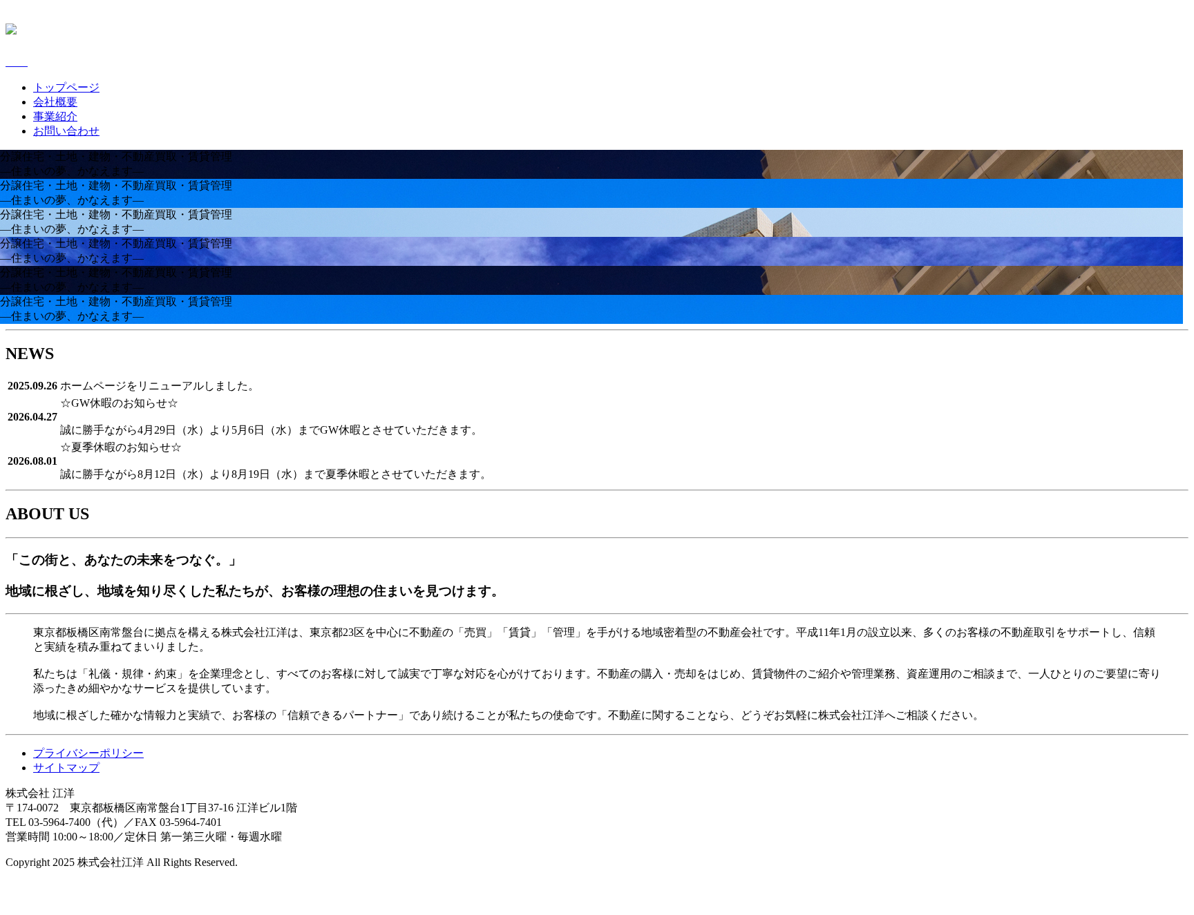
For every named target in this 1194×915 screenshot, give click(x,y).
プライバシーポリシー (88, 753)
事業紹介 (55, 116)
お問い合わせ (66, 131)
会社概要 (55, 102)
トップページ (66, 87)
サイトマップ (66, 767)
